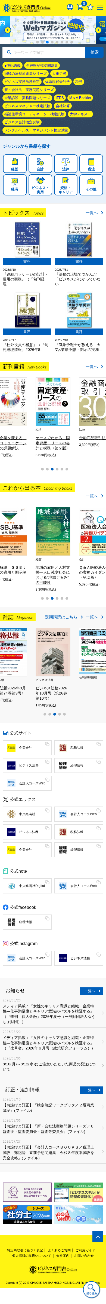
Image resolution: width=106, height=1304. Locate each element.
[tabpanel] (53, 30)
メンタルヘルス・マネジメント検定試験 (36, 130)
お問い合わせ (84, 1256)
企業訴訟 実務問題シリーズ (27, 98)
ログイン (70, 7)
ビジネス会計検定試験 (22, 122)
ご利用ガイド (85, 1250)
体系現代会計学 (57, 82)
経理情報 (76, 765)
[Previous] (7, 30)
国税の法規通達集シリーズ (25, 74)
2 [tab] (42, 42)
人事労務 (59, 74)
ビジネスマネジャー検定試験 (27, 106)
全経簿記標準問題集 (42, 65)
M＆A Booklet (80, 98)
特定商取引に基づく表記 (25, 1250)
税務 (78, 82)
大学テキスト (80, 114)
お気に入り (90, 7)
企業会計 (25, 748)
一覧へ (92, 212)
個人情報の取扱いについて (31, 1256)
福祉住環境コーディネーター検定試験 (34, 114)
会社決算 (63, 106)
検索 (95, 52)
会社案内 (62, 1256)
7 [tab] (67, 42)
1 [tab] (37, 42)
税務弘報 (76, 748)
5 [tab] (57, 42)
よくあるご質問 (59, 1250)
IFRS (60, 98)
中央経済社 (27, 814)
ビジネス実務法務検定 (22, 82)
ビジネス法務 (29, 765)
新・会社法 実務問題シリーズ (29, 90)
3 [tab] (47, 42)
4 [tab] (52, 42)
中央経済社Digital (32, 886)
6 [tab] (62, 42)
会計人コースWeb (32, 783)
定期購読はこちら (61, 617)
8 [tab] (71, 42)
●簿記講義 (12, 65)
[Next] (98, 30)
